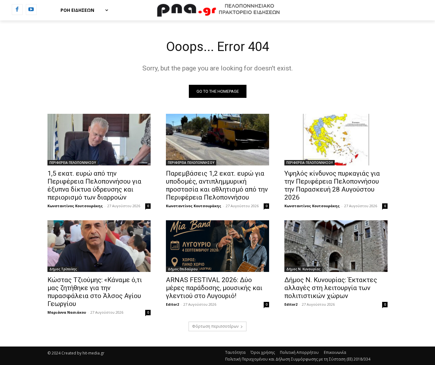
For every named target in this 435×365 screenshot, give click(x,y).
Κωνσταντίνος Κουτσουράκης (75, 205)
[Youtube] (31, 9)
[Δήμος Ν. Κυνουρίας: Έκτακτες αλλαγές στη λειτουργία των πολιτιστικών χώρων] (336, 246)
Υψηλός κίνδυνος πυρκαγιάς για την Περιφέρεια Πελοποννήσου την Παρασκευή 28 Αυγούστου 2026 (332, 185)
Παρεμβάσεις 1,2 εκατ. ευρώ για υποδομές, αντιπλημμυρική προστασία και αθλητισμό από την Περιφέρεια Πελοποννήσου (217, 185)
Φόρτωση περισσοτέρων (215, 326)
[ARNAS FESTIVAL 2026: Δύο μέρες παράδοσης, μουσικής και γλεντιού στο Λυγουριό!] (217, 246)
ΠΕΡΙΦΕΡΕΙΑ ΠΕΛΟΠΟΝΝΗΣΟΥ (72, 162)
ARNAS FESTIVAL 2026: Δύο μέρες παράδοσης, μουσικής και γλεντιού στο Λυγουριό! (214, 288)
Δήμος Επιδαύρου (183, 269)
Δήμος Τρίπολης (63, 269)
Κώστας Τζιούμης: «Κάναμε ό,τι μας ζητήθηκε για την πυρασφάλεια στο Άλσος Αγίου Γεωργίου (94, 292)
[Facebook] (17, 9)
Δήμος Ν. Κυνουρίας (303, 269)
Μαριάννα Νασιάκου (66, 312)
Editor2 (172, 304)
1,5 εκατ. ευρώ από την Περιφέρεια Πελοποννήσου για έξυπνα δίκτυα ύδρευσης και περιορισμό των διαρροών (94, 185)
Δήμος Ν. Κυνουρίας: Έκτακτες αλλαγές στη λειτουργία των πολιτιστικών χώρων (330, 288)
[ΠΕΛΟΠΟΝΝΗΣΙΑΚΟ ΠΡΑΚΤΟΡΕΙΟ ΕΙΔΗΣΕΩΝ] (217, 10)
